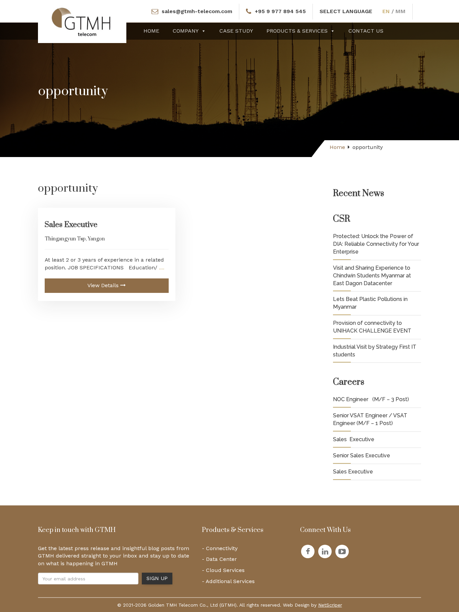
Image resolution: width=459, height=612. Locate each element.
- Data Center (219, 559)
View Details (103, 285)
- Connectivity (220, 548)
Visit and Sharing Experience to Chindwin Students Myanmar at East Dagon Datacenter (372, 275)
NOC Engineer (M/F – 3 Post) (371, 399)
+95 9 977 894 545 (280, 11)
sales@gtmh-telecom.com (197, 11)
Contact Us (365, 31)
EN (386, 11)
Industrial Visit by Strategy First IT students (374, 351)
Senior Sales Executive (361, 455)
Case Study (236, 31)
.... (160, 267)
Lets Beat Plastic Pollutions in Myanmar (370, 303)
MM (400, 11)
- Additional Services (228, 581)
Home (151, 31)
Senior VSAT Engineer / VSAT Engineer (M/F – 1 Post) (370, 419)
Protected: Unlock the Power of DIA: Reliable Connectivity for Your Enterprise (376, 244)
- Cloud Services (223, 570)
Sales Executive (71, 225)
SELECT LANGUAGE (346, 11)
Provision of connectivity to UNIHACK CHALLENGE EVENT (372, 327)
